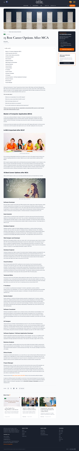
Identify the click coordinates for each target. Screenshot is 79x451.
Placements (43, 430)
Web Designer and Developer (11, 62)
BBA (60, 430)
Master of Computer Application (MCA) (13, 51)
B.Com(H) (60, 433)
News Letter (24, 431)
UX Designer (7, 75)
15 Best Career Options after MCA (12, 55)
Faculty (23, 433)
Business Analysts (9, 78)
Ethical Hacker (8, 80)
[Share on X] (11, 388)
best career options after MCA (19, 375)
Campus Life (24, 436)
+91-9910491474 (7, 437)
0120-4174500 (6, 436)
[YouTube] (72, 449)
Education (26, 5)
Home (5, 31)
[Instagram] (71, 449)
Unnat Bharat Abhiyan (44, 434)
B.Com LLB (61, 439)
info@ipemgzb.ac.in (7, 439)
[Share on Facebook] (17, 388)
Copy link (22, 388)
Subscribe (72, 5)
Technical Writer (8, 67)
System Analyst (8, 71)
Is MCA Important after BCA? (11, 53)
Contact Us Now (67, 63)
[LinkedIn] (74, 449)
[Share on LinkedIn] (14, 388)
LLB (59, 436)
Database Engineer (9, 60)
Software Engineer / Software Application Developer (16, 77)
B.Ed (60, 434)
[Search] (68, 6)
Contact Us (53, 5)
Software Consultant (9, 73)
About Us (47, 5)
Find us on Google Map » (8, 444)
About (23, 430)
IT (30, 5)
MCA (62, 431)
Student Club (43, 431)
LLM (59, 440)
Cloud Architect (8, 66)
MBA (62, 430)
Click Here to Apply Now (66, 49)
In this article (8, 48)
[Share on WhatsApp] (8, 388)
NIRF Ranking (43, 433)
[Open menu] (4, 2)
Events (23, 434)
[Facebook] (67, 449)
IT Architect (7, 69)
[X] (69, 449)
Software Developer (9, 57)
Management (35, 5)
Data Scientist (8, 58)
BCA (60, 431)
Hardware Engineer (9, 64)
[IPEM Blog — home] (39, 2)
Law (41, 5)
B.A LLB (60, 437)
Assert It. (24, 449)
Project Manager (8, 82)
